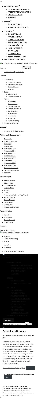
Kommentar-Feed (9, 220)
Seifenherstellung (17, 56)
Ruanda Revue (8, 205)
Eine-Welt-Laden (15, 15)
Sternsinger (7, 144)
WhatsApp (7, 247)
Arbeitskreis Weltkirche (19, 12)
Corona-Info (8, 139)
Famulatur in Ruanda (10, 141)
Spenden (12, 17)
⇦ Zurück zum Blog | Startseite (14, 72)
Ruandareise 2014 (9, 156)
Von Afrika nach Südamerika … (14, 131)
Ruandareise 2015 (9, 158)
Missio (6, 192)
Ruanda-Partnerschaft (11, 168)
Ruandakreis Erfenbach (11, 207)
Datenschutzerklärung (11, 239)
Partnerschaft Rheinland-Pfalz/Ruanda (16, 195)
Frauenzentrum (15, 37)
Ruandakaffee (8, 146)
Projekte (8, 31)
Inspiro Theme (9, 395)
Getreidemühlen (15, 45)
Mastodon (7, 245)
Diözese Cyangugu (10, 185)
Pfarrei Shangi (8, 202)
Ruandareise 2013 (9, 153)
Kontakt (6, 241)
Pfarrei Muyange (9, 200)
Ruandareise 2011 (9, 151)
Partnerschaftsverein (18, 9)
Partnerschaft (11, 6)
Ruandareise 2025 (10, 165)
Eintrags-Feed (8, 217)
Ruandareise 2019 (9, 160)
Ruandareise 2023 (10, 163)
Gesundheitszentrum (17, 42)
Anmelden (7, 215)
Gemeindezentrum (16, 40)
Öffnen (30, 368)
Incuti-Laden (13, 51)
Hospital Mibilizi (9, 188)
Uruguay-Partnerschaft (11, 170)
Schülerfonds (14, 54)
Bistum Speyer (8, 183)
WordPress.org (8, 222)
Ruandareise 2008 (10, 148)
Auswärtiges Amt (9, 180)
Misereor (6, 190)
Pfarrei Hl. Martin (9, 197)
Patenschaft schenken (14, 59)
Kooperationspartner (18, 27)
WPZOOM (20, 395)
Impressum (7, 236)
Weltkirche (7, 173)
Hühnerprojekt (15, 48)
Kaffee (7, 21)
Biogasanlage (14, 34)
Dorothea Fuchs (11, 335)
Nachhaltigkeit (15, 24)
